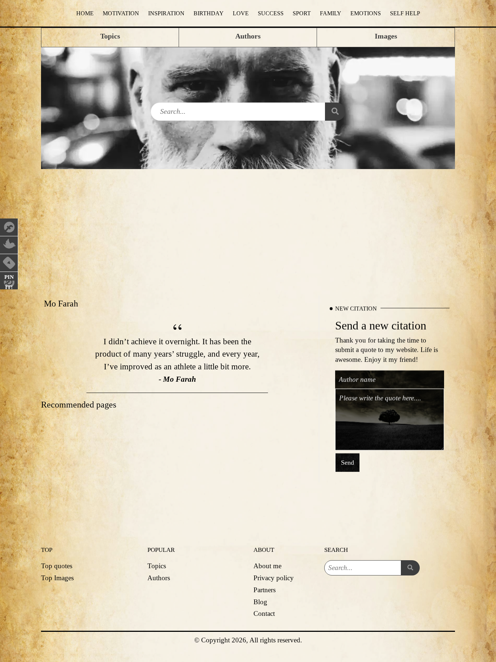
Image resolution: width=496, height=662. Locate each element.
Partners (264, 590)
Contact (264, 613)
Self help (405, 13)
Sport (302, 13)
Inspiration (166, 13)
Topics (156, 566)
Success (271, 13)
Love (241, 13)
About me (267, 566)
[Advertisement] (248, 223)
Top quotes (56, 566)
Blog (260, 602)
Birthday (209, 13)
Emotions (365, 13)
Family (330, 13)
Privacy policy (273, 578)
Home (85, 13)
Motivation (121, 13)
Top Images (57, 578)
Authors (158, 578)
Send (347, 462)
